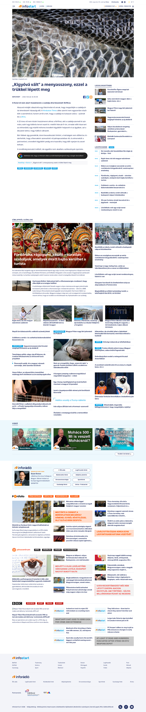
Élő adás (62, 470)
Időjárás (128, 668)
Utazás (58, 550)
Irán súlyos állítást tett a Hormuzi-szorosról (71, 407)
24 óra (42, 6)
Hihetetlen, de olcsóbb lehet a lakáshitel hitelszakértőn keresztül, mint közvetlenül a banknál (112, 334)
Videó (105, 668)
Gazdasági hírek (117, 682)
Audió (105, 665)
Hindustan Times (50, 111)
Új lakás (74, 496)
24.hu (23, 117)
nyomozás (38, 168)
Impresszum (51, 707)
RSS (101, 707)
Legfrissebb (107, 663)
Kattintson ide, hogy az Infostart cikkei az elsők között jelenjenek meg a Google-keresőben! (54, 156)
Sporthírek (102, 682)
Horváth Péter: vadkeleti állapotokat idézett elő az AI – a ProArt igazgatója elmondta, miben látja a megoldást (31, 406)
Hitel (37, 550)
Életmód (60, 668)
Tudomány (38, 663)
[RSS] (120, 707)
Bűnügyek (84, 665)
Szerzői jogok (94, 707)
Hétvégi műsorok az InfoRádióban (117, 342)
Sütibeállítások (108, 707)
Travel (49, 603)
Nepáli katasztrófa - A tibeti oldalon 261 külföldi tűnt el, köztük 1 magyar (54, 323)
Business (30, 603)
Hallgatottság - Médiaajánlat (36, 707)
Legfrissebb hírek (30, 682)
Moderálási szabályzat (81, 707)
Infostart (16, 97)
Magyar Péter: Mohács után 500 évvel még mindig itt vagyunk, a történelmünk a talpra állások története (117, 324)
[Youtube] (132, 707)
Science (59, 603)
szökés (47, 168)
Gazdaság (15, 668)
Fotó (127, 663)
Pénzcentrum (35, 496)
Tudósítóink (61, 663)
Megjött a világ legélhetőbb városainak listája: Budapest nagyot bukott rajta (70, 569)
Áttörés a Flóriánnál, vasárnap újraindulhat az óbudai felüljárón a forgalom (86, 323)
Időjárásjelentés (66, 682)
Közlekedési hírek (48, 682)
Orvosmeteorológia (85, 682)
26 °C (132, 2)
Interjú (60, 665)
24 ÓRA (111, 147)
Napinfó (83, 668)
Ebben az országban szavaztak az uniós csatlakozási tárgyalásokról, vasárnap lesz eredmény (111, 258)
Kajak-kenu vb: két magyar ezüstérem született (22, 322)
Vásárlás (47, 550)
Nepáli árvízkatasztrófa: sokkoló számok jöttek (31, 332)
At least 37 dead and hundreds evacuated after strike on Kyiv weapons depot (113, 641)
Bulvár (28, 163)
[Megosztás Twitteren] (87, 97)
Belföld (14, 663)
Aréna (132, 682)
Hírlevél (128, 665)
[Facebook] (126, 707)
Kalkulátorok (70, 550)
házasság (28, 168)
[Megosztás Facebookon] (84, 97)
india (20, 168)
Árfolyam (48, 496)
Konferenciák (62, 496)
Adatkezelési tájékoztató (65, 707)
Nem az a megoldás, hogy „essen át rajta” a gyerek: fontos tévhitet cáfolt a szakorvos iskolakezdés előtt (71, 365)
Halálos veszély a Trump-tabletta (70, 400)
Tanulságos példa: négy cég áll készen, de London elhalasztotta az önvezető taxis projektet (29, 357)
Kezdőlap (21, 163)
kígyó (55, 168)
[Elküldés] (90, 97)
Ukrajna (49, 6)
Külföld (14, 665)
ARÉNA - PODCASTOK (125, 6)
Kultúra (37, 665)
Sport (40, 603)
